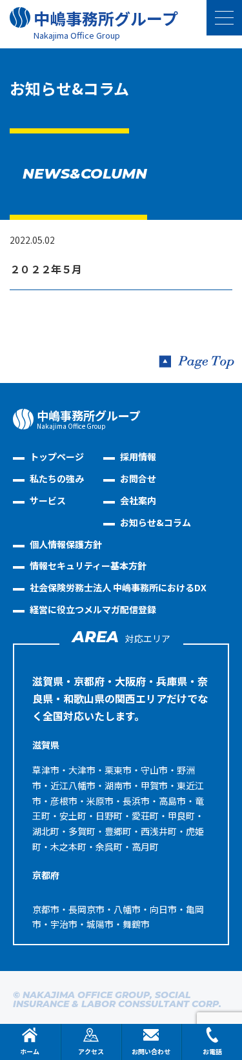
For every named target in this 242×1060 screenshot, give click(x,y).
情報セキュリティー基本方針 (88, 565)
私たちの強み (57, 478)
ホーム (29, 1051)
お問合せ (138, 478)
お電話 (212, 1051)
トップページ (57, 456)
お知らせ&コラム (155, 522)
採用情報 (138, 456)
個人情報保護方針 (66, 544)
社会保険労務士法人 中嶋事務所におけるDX (118, 587)
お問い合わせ (151, 1051)
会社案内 (138, 500)
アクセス (91, 1051)
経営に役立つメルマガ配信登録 (93, 609)
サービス (48, 500)
